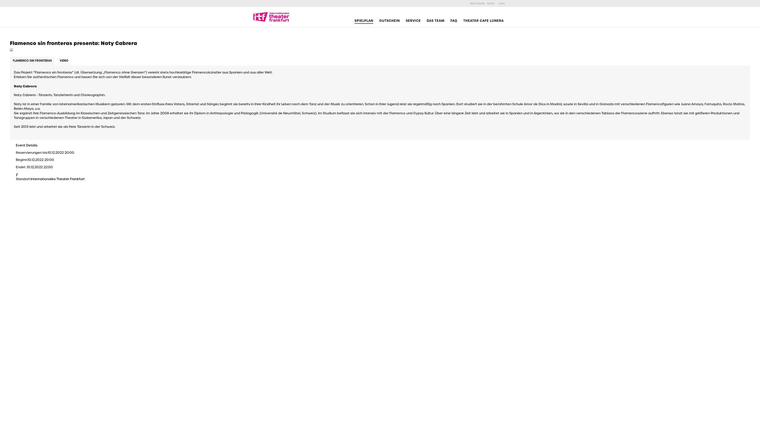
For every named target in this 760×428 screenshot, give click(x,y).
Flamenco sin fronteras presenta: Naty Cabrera (73, 43)
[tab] (32, 61)
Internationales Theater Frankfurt (58, 179)
